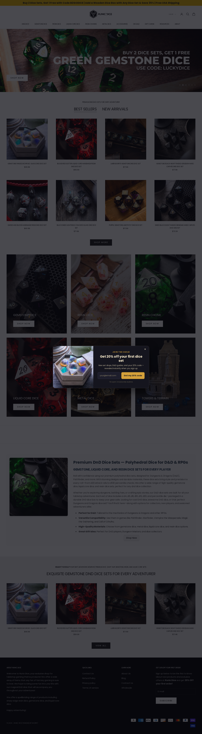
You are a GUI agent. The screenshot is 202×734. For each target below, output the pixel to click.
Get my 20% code (133, 375)
